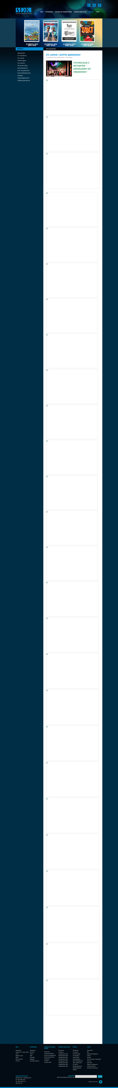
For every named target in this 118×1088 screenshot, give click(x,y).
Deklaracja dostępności (92, 1054)
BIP (88, 1052)
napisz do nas (19, 1083)
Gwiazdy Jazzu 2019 (63, 1054)
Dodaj (100, 1076)
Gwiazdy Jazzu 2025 (63, 1064)
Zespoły (91, 12)
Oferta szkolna (19, 1059)
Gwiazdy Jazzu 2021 (63, 1057)
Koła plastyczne (23, 68)
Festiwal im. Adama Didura (63, 12)
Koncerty (32, 1052)
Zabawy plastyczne (24, 80)
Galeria (89, 1055)
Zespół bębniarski (23, 78)
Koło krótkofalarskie (24, 73)
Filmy (17, 1054)
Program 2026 (47, 1062)
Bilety (17, 1057)
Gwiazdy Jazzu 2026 (63, 1066)
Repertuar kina (19, 1055)
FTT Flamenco (22, 55)
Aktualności (21, 53)
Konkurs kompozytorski (50, 1055)
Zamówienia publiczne (92, 1068)
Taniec (31, 1054)
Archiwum (61, 1052)
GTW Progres (22, 60)
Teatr (31, 1055)
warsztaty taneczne (34, 1061)
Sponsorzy (89, 1062)
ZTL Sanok (21, 58)
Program (46, 1060)
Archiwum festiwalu (49, 1053)
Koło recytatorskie (23, 70)
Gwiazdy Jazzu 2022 (63, 1059)
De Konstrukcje (22, 65)
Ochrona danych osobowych (94, 1059)
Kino (41, 12)
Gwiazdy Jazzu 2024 (63, 1062)
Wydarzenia (49, 12)
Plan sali (18, 1061)
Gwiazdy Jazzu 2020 (63, 1055)
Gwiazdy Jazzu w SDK (80, 12)
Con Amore (21, 63)
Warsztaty (32, 1057)
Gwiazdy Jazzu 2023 (63, 1061)
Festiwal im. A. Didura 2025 (22, 1052)
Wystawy (32, 1059)
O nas (97, 12)
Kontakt (89, 1057)
